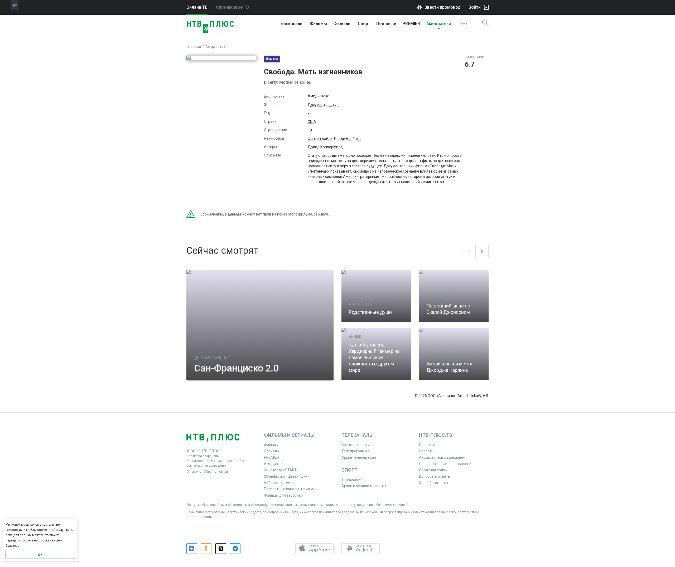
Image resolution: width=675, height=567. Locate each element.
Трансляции (352, 479)
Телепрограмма (355, 451)
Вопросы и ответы (435, 476)
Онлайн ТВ (197, 7)
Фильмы (318, 23)
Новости (426, 451)
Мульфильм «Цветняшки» (286, 476)
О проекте (193, 471)
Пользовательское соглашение (446, 464)
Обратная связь (216, 471)
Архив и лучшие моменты (363, 486)
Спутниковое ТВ (232, 7)
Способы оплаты (433, 483)
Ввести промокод (443, 7)
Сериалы (342, 23)
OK (40, 555)
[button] (314, 548)
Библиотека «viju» (279, 483)
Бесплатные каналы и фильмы (290, 489)
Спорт (364, 23)
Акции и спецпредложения (442, 457)
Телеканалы (291, 23)
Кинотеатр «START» (281, 470)
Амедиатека (438, 23)
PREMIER (411, 23)
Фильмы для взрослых (283, 495)
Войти (475, 7)
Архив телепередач (358, 457)
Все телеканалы (355, 445)
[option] (337, 328)
